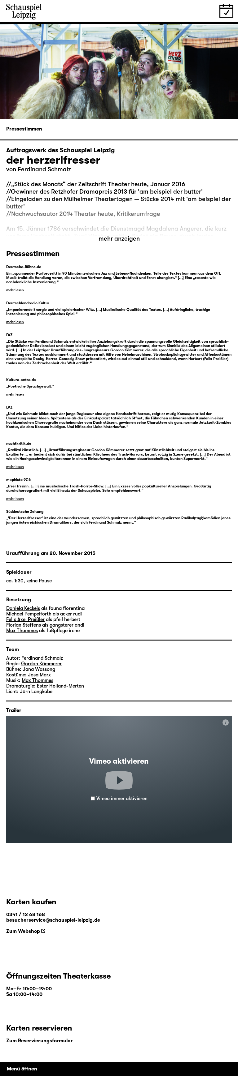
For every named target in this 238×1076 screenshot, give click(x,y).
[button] (119, 780)
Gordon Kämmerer (41, 664)
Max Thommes (22, 630)
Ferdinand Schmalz (44, 169)
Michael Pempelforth (28, 614)
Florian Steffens (23, 625)
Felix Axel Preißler (25, 619)
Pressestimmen (24, 129)
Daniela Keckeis (23, 608)
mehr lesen (15, 290)
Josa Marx (39, 675)
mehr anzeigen (119, 238)
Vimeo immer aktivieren (122, 798)
